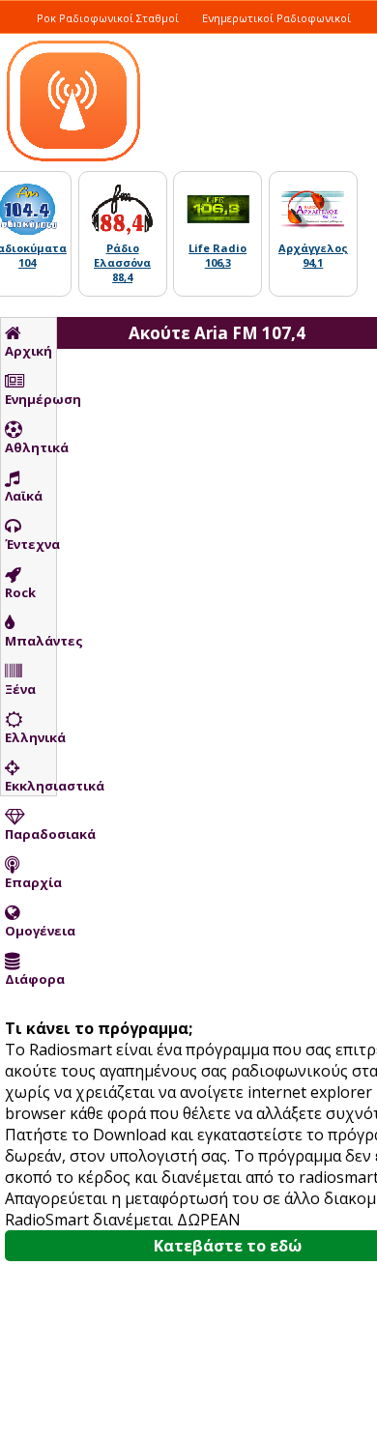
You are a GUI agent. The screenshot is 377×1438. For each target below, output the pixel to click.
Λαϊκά (24, 495)
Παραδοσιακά (30, 834)
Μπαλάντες (30, 640)
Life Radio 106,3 (217, 255)
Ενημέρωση (30, 399)
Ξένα (20, 689)
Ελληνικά (30, 737)
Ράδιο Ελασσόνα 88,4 (122, 262)
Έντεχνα (30, 544)
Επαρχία (30, 882)
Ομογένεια (30, 930)
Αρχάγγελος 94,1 (313, 255)
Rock (20, 592)
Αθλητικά (30, 447)
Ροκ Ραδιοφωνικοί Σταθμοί (108, 18)
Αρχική (28, 351)
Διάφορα (30, 979)
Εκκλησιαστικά (30, 785)
